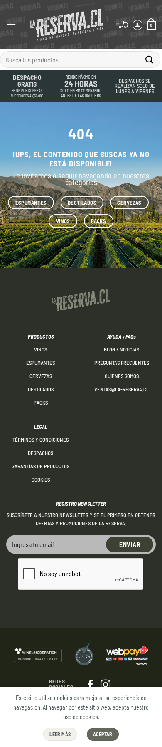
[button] (11, 24)
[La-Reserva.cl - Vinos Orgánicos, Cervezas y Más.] (66, 24)
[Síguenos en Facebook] (91, 685)
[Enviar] (149, 59)
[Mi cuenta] (137, 25)
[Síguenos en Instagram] (105, 685)
